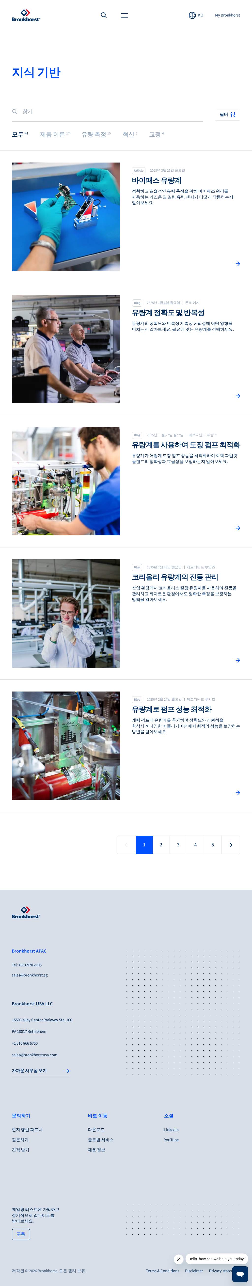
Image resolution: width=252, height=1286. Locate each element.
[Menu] (124, 15)
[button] (20, 135)
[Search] (103, 15)
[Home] (26, 15)
